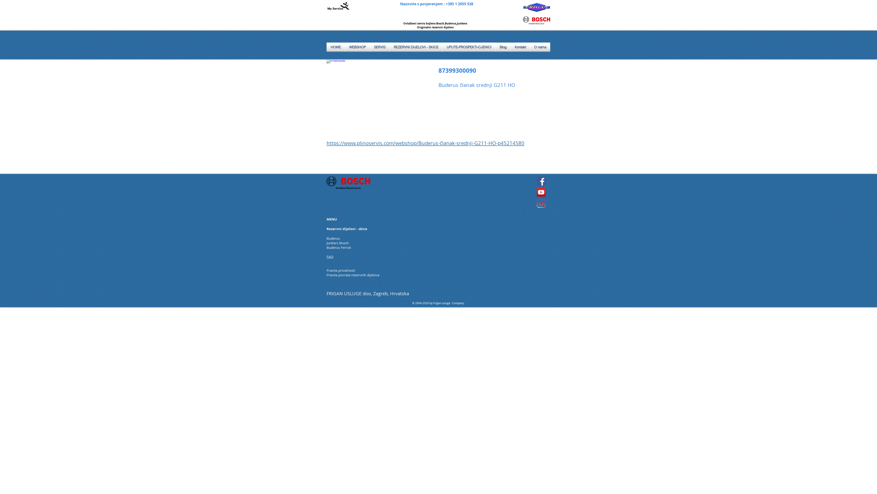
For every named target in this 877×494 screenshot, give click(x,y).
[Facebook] (541, 181)
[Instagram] (541, 203)
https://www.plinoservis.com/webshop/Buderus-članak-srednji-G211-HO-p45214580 (425, 143)
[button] (379, 47)
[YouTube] (541, 192)
